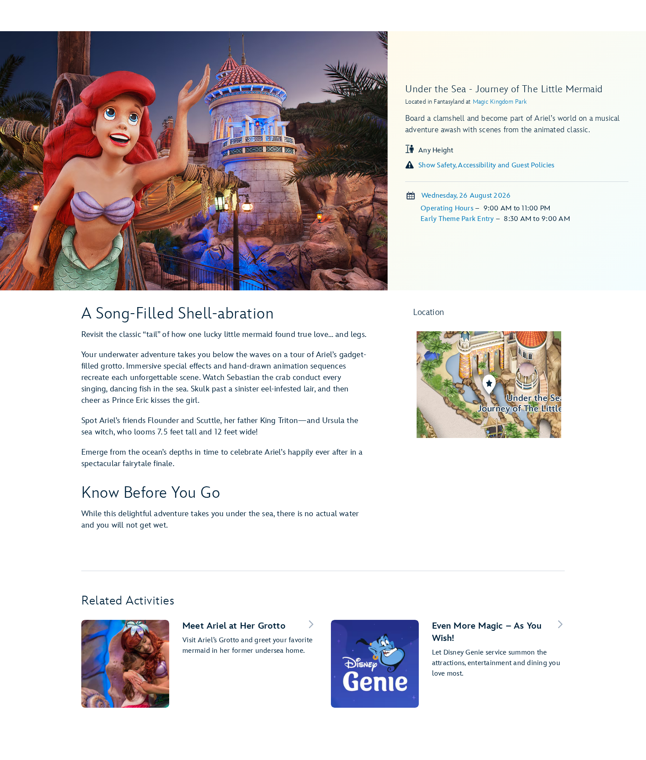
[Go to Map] (489, 384)
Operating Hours (448, 208)
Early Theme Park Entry (458, 219)
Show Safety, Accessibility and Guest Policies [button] (486, 165)
